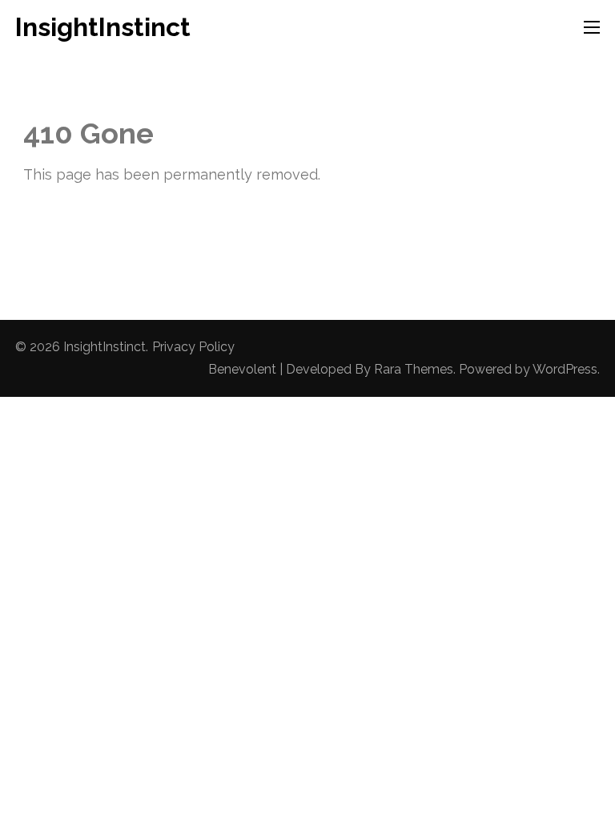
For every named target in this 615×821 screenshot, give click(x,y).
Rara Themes (413, 369)
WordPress (565, 369)
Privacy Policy (193, 346)
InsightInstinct (103, 27)
